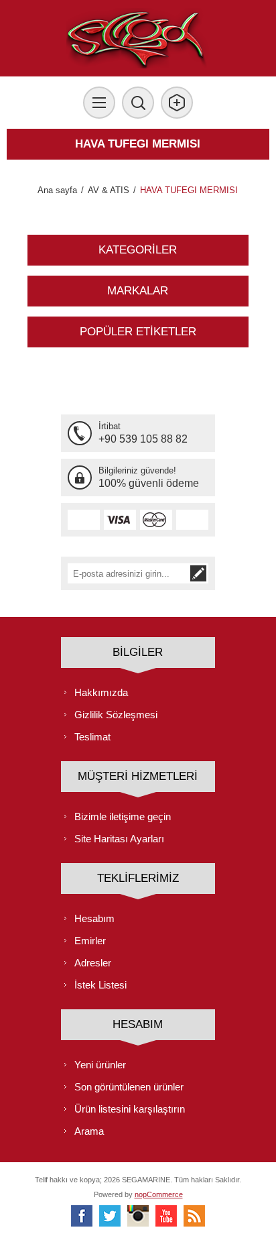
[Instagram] (138, 1216)
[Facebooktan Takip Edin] (81, 1216)
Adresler (92, 962)
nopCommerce (159, 1194)
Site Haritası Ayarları (119, 838)
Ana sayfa (57, 190)
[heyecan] (110, 1216)
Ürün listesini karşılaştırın (129, 1109)
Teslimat (92, 736)
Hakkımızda (101, 692)
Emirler (90, 940)
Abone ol (198, 573)
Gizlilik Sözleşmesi (115, 714)
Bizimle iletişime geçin (122, 816)
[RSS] (194, 1216)
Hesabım (94, 918)
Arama (89, 1131)
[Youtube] (166, 1216)
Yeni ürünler (100, 1064)
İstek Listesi (100, 985)
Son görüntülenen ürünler (129, 1086)
